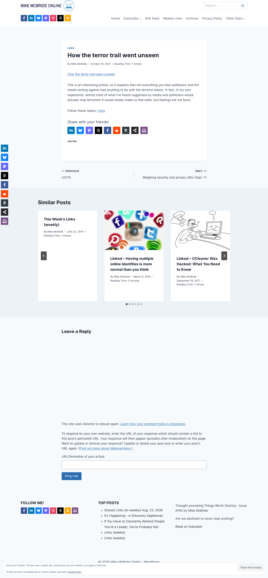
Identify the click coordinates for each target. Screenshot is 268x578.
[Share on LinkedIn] (71, 130)
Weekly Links (172, 18)
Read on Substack (188, 526)
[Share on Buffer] (125, 130)
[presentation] (134, 230)
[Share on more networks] (135, 130)
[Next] (224, 255)
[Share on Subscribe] (144, 130)
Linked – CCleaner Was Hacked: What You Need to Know (198, 264)
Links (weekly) (114, 532)
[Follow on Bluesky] (38, 18)
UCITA (70, 174)
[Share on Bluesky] (80, 130)
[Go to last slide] (44, 255)
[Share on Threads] (98, 130)
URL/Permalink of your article (83, 456)
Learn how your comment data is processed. (153, 424)
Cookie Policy (74, 572)
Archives (192, 18)
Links (70, 48)
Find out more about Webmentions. (105, 448)
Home (115, 18)
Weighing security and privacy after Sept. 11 (174, 174)
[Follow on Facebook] (24, 18)
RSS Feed (152, 18)
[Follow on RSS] (68, 18)
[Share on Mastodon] (89, 130)
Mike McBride (79, 63)
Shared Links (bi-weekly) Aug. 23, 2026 (133, 510)
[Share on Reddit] (116, 130)
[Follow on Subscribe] (75, 510)
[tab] (127, 304)
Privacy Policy (212, 18)
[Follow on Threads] (60, 18)
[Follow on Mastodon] (46, 18)
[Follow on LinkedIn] (31, 18)
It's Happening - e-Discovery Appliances (133, 515)
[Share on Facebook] (107, 130)
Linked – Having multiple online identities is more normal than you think (132, 264)
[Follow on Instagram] (53, 18)
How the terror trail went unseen (91, 74)
